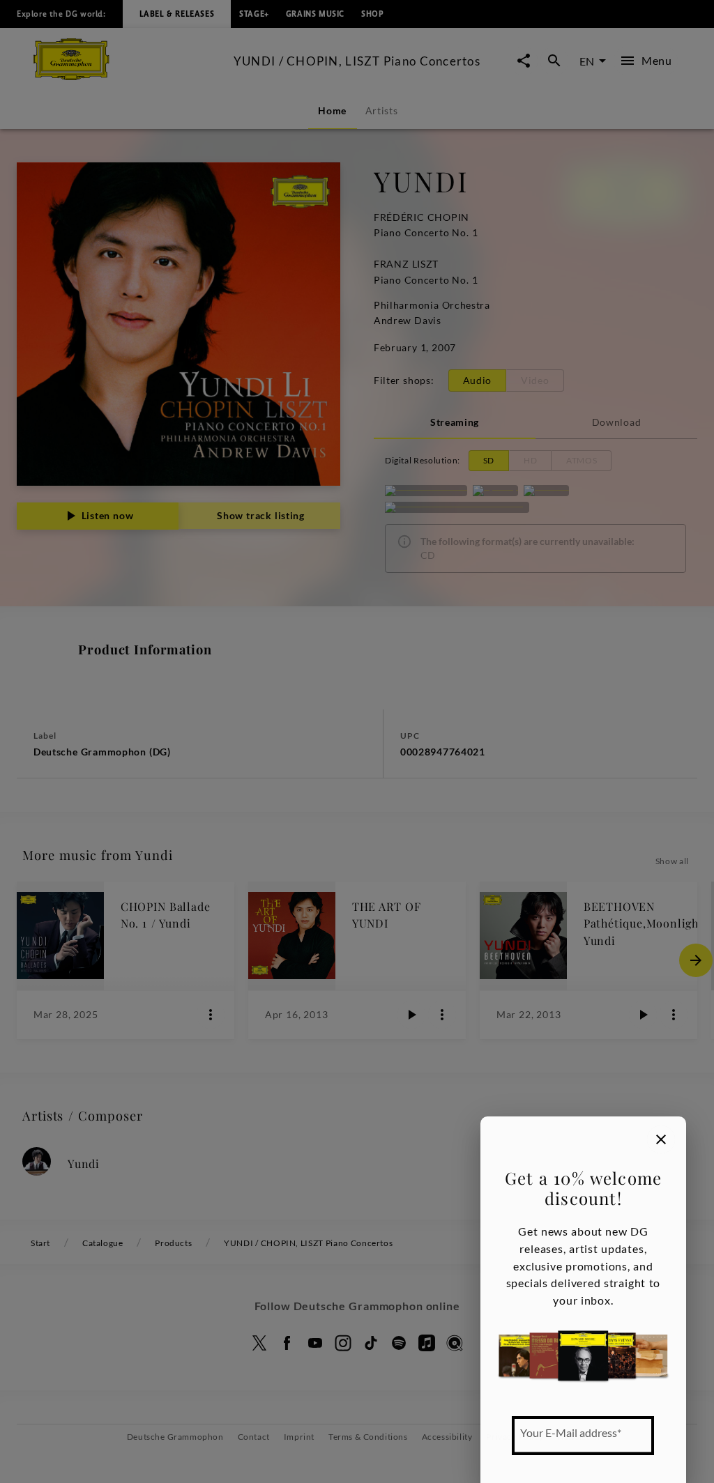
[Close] (661, 1139)
